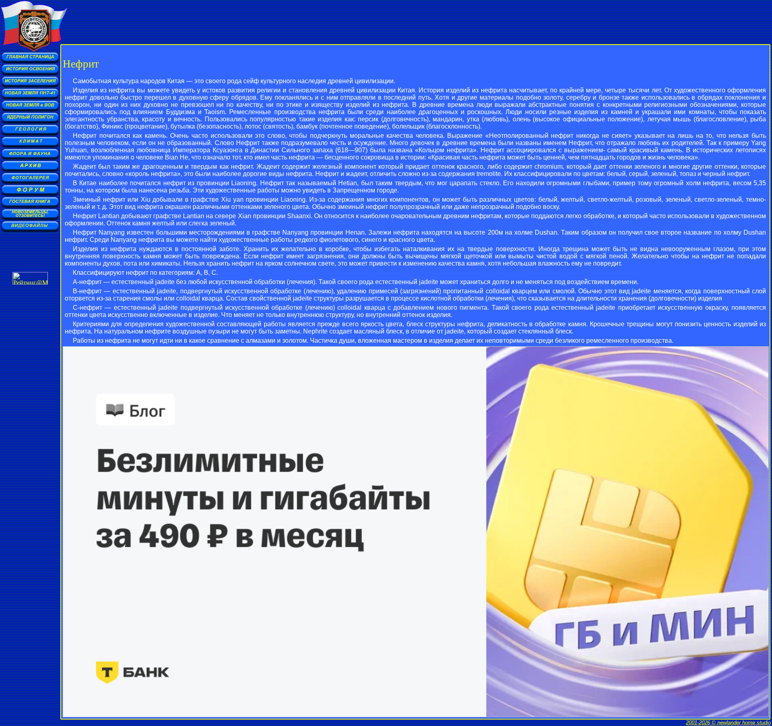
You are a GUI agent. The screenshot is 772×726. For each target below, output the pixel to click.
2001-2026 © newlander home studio (728, 723)
